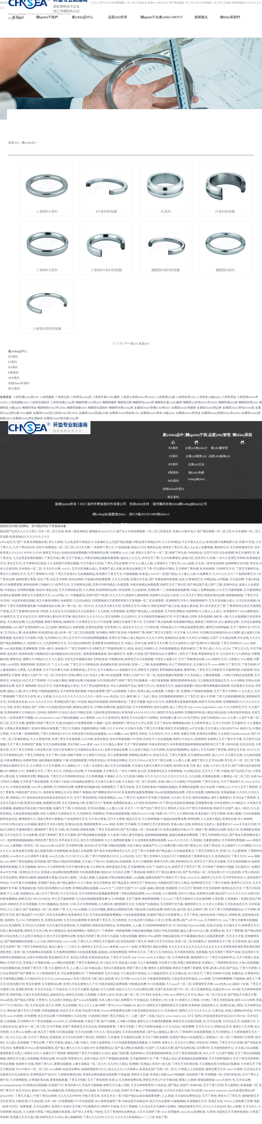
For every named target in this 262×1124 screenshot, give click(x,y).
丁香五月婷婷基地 (222, 1000)
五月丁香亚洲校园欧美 (187, 1053)
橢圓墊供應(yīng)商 (121, 407)
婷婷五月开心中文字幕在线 (160, 1079)
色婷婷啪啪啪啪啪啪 (20, 840)
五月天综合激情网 (74, 920)
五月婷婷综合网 (63, 787)
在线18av (256, 776)
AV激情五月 (7, 616)
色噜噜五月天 (34, 771)
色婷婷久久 (34, 643)
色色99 (40, 589)
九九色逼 (195, 776)
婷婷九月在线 (74, 994)
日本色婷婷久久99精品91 (230, 802)
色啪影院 (171, 888)
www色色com (222, 984)
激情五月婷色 (138, 733)
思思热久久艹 (44, 664)
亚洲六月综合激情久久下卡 (80, 984)
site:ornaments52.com (47, 717)
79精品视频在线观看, (57, 1111)
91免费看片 (204, 574)
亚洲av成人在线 (181, 824)
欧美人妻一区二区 (127, 994)
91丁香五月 (233, 664)
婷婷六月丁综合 (176, 877)
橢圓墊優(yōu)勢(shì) (89, 402)
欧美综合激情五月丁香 (137, 568)
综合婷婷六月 (250, 952)
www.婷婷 (218, 664)
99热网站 (98, 813)
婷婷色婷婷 (31, 584)
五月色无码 (37, 1005)
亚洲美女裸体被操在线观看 (99, 1074)
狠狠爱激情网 (150, 898)
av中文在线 (196, 728)
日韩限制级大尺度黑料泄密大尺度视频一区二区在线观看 (128, 600)
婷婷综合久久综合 (51, 1117)
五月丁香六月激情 (143, 850)
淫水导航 (73, 744)
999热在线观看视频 (117, 813)
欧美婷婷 (194, 1005)
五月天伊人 (250, 1106)
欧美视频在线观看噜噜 (192, 1058)
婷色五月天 (160, 755)
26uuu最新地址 (249, 611)
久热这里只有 (43, 749)
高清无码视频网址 (177, 749)
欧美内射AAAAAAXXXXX (139, 712)
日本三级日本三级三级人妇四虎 (93, 978)
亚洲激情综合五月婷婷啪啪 (165, 771)
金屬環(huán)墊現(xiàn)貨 (238, 407)
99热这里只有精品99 (135, 1101)
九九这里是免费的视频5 (28, 558)
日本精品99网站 (117, 760)
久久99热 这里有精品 (95, 739)
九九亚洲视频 (34, 621)
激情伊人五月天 (92, 946)
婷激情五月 (196, 579)
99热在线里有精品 (238, 712)
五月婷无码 (239, 941)
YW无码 (136, 739)
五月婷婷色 (119, 920)
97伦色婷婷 (193, 781)
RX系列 (13, 367)
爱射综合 (15, 659)
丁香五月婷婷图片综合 (213, 834)
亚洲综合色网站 (206, 733)
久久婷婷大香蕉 (33, 1111)
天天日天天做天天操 (177, 1090)
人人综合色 (126, 856)
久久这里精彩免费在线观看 (149, 840)
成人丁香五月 (178, 707)
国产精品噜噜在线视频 (91, 834)
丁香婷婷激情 (94, 973)
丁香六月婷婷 (248, 968)
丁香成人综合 (168, 1058)
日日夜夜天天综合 (242, 685)
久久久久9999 (154, 637)
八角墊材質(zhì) (186, 397)
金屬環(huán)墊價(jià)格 (93, 413)
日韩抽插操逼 (50, 1010)
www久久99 (138, 978)
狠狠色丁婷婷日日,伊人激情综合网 (217, 621)
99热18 (145, 605)
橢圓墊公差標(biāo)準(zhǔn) (200, 402)
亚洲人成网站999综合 (238, 1010)
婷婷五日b (25, 898)
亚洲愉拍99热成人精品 (198, 712)
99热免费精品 (12, 760)
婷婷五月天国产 (223, 808)
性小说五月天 (108, 962)
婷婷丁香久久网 (137, 968)
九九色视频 (69, 1005)
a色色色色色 (207, 914)
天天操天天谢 (133, 728)
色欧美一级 (220, 616)
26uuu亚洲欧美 (195, 1111)
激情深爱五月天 (216, 1069)
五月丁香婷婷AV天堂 (40, 574)
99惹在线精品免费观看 (144, 584)
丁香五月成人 (23, 1095)
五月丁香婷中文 (240, 627)
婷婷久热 (170, 909)
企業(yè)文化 (196, 464)
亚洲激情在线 (204, 802)
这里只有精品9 (210, 717)
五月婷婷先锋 (74, 845)
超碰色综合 (57, 994)
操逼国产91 (150, 845)
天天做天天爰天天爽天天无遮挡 (152, 765)
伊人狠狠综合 (57, 930)
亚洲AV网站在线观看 (45, 728)
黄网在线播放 (62, 1063)
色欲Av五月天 (155, 701)
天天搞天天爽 (121, 872)
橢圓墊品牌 (124, 402)
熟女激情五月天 (59, 957)
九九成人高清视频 (17, 1042)
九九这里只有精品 (60, 1000)
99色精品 (10, 589)
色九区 (142, 771)
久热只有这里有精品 (36, 994)
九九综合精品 (81, 600)
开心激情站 (232, 1085)
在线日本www (221, 989)
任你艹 (150, 866)
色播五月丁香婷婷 (54, 1053)
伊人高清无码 (8, 568)
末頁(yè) (144, 343)
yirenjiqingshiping (10, 1085)
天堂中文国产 (124, 888)
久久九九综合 (171, 1026)
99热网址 (115, 552)
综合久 (160, 1015)
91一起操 (140, 888)
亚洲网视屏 (30, 648)
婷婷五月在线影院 (176, 728)
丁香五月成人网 (54, 558)
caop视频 (138, 877)
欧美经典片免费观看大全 (222, 542)
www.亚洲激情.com (173, 1111)
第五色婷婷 (112, 616)
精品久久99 (138, 547)
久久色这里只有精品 (141, 920)
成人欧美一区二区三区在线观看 (74, 632)
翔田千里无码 (117, 632)
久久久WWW (115, 728)
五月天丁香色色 (38, 1037)
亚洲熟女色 (217, 930)
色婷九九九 (163, 866)
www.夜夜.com (89, 744)
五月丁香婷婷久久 (232, 781)
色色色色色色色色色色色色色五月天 (49, 797)
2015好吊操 (180, 925)
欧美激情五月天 (78, 914)
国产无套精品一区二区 (37, 909)
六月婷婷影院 (18, 1079)
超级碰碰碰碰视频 (156, 834)
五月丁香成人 (74, 558)
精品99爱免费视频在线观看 (212, 685)
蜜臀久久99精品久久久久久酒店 (43, 659)
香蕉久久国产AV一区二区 (152, 552)
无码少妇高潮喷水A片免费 (54, 888)
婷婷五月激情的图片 (20, 829)
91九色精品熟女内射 (58, 707)
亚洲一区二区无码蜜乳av (190, 941)
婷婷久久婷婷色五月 (62, 813)
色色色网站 (30, 632)
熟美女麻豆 (188, 648)
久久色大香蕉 (97, 818)
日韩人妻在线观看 (11, 930)
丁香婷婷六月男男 (242, 1037)
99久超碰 (89, 1090)
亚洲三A (225, 850)
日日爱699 (202, 1047)
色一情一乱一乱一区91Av (78, 605)
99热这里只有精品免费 (148, 909)
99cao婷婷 (154, 936)
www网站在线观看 (62, 962)
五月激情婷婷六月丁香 (144, 1058)
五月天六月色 (234, 936)
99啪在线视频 (117, 845)
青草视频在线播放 (170, 669)
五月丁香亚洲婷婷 (135, 744)
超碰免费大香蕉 (26, 579)
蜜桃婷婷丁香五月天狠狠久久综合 (88, 1053)
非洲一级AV (46, 648)
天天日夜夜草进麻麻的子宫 (155, 616)
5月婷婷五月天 (225, 568)
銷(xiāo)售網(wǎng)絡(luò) (196, 474)
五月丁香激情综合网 (191, 659)
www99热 (57, 595)
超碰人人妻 (71, 1042)
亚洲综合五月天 (29, 872)
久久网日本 (97, 866)
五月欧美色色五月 (236, 904)
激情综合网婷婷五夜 (120, 909)
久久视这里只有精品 (133, 973)
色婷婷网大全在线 (236, 563)
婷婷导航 (15, 994)
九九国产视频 (224, 1053)
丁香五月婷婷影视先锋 (21, 605)
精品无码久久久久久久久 (88, 616)
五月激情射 (84, 925)
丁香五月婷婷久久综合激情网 (192, 898)
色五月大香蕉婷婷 (91, 840)
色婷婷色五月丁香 (219, 941)
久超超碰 (101, 877)
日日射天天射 (167, 962)
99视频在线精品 (167, 787)
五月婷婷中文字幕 (171, 904)
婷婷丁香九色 (177, 552)
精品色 (17, 1111)
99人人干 (209, 1053)
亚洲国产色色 (46, 882)
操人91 (141, 1005)
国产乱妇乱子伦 (241, 771)
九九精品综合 (192, 771)
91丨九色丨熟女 (147, 696)
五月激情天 (238, 723)
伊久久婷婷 (56, 542)
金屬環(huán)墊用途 (188, 413)
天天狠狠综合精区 (199, 755)
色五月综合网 (46, 1015)
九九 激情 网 (128, 696)
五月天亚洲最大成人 (84, 568)
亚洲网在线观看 (189, 787)
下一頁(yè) (131, 343)
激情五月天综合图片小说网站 (139, 717)
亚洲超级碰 (228, 792)
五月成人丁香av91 (93, 861)
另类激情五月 (34, 920)
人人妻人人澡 (114, 808)
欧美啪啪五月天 (197, 1101)
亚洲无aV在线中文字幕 (66, 1106)
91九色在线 (233, 872)
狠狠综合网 (76, 680)
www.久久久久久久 (41, 701)
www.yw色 (69, 941)
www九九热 (56, 856)
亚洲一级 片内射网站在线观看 (33, 952)
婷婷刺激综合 (117, 701)
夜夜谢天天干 (165, 685)
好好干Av (232, 728)
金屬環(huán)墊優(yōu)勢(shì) (152, 407)
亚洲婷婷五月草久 (177, 600)
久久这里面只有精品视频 (63, 563)
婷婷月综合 (54, 941)
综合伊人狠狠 (67, 877)
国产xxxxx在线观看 (85, 1000)
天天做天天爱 (164, 1047)
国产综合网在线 (185, 1047)
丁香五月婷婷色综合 (34, 946)
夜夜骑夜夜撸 (58, 1079)
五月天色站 (112, 973)
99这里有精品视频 (23, 600)
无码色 (41, 712)
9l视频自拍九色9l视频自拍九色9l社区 (58, 653)
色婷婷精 (192, 611)
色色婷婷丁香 (194, 1074)
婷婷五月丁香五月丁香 (186, 866)
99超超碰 (90, 680)
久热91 (131, 691)
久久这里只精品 (139, 749)
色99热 (177, 765)
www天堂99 (223, 1079)
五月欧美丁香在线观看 (34, 781)
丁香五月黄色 (54, 1042)
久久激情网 (169, 893)
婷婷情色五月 (184, 861)
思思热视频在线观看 (170, 675)
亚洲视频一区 (213, 1074)
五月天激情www (107, 669)
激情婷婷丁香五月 (45, 829)
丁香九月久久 (53, 771)
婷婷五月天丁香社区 (173, 584)
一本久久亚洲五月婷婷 (230, 558)
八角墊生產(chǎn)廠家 (106, 397)
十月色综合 (60, 989)
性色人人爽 (96, 675)
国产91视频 (108, 1021)
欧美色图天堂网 (23, 850)
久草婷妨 (196, 840)
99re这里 (196, 1090)
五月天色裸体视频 (54, 744)
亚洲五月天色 (139, 579)
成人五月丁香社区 (47, 893)
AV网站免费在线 (104, 707)
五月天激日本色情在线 (60, 925)
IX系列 (12, 362)
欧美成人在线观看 (80, 850)
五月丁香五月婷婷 (21, 749)
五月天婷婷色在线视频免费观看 (99, 893)
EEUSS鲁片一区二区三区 (32, 1069)
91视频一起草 (102, 723)
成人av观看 (234, 1106)
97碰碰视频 (130, 574)
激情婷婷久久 (27, 818)
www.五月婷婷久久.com (212, 920)
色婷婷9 (9, 920)
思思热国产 (254, 877)
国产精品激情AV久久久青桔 (74, 882)
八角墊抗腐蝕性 (39, 402)
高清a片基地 (214, 925)
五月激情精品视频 (11, 978)
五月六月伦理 (221, 723)
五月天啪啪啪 (27, 866)
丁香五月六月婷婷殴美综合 (67, 776)
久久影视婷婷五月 (48, 973)
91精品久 (222, 914)
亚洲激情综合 (104, 1047)
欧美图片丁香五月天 (109, 574)
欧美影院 (15, 925)
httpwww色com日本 (52, 845)
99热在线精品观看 (132, 893)
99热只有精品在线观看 (238, 675)
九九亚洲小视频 (133, 776)
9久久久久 (252, 749)
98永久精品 (134, 845)
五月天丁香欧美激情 (155, 1037)
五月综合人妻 (12, 632)
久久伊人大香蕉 (213, 904)
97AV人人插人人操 (141, 563)
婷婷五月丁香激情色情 (107, 648)
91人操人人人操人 (210, 611)
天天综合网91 (41, 1106)
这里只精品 (91, 1058)
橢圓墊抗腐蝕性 (98, 407)
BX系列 (13, 356)
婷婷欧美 (235, 914)
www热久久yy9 (19, 856)
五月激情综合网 (52, 984)
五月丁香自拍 (162, 723)
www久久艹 (106, 888)
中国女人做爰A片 (166, 659)
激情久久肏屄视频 (159, 968)
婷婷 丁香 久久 (62, 909)
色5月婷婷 (72, 829)
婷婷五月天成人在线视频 (23, 1058)
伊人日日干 (195, 973)
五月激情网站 (252, 589)
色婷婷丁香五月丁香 (34, 968)
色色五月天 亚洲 (70, 1010)
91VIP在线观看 (84, 1101)
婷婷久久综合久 (183, 739)
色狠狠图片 (108, 787)
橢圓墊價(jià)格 (228, 402)
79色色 (98, 1111)
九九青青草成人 (201, 723)
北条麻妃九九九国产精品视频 (113, 542)
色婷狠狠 (78, 627)
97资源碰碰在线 (152, 1090)
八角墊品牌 (62, 397)
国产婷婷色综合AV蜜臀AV (161, 653)
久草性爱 (218, 898)
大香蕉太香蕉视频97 (17, 728)
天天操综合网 (15, 621)
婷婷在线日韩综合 (103, 925)
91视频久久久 (113, 776)
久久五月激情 (51, 765)
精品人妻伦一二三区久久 (64, 946)
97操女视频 (44, 808)
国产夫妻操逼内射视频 (163, 579)
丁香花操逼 (138, 872)
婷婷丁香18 (106, 1005)
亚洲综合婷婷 (53, 920)
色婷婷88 (200, 739)
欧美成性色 (46, 632)
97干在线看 (104, 621)
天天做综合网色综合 (188, 1095)
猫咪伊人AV (16, 771)
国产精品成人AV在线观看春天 (175, 850)
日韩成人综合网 (73, 771)
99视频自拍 (116, 659)
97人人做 (13, 893)
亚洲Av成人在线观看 (150, 691)
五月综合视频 (96, 808)
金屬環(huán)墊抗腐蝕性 (27, 418)
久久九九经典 (120, 579)
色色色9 (12, 653)
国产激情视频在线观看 (18, 941)
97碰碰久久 (46, 584)
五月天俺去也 (177, 973)
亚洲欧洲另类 (24, 989)
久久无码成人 (192, 675)
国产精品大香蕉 (24, 1000)
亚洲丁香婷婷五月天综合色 (79, 1026)
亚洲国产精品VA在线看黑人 (164, 914)
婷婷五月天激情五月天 (35, 595)
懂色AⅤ (106, 872)
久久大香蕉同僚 (40, 739)
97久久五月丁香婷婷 (244, 787)
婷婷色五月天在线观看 (139, 659)
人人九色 (40, 941)
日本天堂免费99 (63, 749)
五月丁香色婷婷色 (85, 797)
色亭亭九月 (62, 584)
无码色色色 (100, 659)
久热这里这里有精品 (184, 978)
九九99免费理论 (170, 558)
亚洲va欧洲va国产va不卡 (180, 920)
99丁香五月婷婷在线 (199, 808)
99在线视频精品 (169, 648)
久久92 (109, 1117)
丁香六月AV (238, 856)
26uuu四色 (6, 1000)
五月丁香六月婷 (56, 755)
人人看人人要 (181, 760)
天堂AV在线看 (195, 792)
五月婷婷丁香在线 (187, 568)
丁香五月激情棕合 (87, 962)
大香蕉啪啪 (117, 611)
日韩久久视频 (10, 781)
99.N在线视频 (156, 984)
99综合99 (202, 1042)
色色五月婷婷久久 (146, 648)
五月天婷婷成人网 (73, 802)
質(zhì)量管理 (219, 448)
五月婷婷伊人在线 (108, 1090)
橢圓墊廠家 (109, 402)
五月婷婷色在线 (81, 584)
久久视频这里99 (158, 973)
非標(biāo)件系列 (18, 383)
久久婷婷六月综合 (94, 755)
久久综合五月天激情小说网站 (158, 1106)
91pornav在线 (196, 925)
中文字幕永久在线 (91, 563)
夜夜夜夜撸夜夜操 (95, 653)
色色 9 (183, 579)
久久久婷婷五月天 (235, 707)
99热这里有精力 (159, 744)
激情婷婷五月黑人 (11, 1053)
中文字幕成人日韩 (184, 616)
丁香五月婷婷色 (34, 755)
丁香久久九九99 (93, 1117)
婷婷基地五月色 (116, 866)
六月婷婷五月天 (86, 621)
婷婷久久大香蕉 (189, 1000)
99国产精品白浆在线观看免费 (141, 1095)
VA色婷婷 (94, 1015)
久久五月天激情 (79, 989)
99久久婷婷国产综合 (123, 685)
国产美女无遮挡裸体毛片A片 (112, 850)
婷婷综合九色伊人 (203, 824)
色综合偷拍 (113, 1031)
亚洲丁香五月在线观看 (66, 739)
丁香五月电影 (125, 1026)
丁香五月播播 (136, 701)
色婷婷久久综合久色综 (164, 595)
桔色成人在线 (127, 962)
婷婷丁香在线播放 (21, 861)
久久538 (70, 856)
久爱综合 (218, 1010)
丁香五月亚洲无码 (107, 829)
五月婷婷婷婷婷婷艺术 (156, 925)
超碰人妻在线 (189, 605)
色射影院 (66, 600)
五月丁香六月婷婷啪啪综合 (226, 909)
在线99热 (196, 1085)
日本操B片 (171, 1010)
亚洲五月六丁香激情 (99, 802)
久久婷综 (36, 765)
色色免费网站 (158, 664)
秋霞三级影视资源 (188, 962)
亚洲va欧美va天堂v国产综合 (220, 968)
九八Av (20, 920)
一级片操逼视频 (159, 680)
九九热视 (103, 611)
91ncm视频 (80, 909)
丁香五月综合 (210, 781)
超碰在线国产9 (155, 877)
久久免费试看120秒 (171, 845)
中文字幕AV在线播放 (23, 882)
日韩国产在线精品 (147, 904)
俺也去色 (51, 589)
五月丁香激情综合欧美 (24, 611)
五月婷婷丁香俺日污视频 (218, 866)
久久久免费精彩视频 (117, 840)
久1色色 (128, 648)
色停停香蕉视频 (120, 739)
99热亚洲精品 (106, 797)
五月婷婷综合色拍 (34, 563)
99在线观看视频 (90, 872)
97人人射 (82, 856)
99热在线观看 (96, 691)
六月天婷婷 (157, 749)
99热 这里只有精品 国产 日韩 (25, 707)
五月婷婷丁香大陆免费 (157, 621)
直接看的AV (224, 824)
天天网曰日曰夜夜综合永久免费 (219, 632)
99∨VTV (169, 813)
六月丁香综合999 (23, 547)
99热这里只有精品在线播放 (89, 733)
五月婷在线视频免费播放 (105, 914)
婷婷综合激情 (27, 877)
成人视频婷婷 (73, 1117)
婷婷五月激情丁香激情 (187, 968)
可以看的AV (242, 866)
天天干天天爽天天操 (56, 669)
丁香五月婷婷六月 (80, 648)
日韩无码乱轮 (232, 1074)
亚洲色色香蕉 (94, 627)
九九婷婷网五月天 (54, 643)
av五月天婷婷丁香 (148, 1111)
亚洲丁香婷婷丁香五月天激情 (57, 834)
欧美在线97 (202, 813)
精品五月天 (133, 818)
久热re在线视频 (249, 962)
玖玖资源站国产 (107, 680)
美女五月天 (14, 563)
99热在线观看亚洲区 (191, 627)
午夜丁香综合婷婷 (45, 1095)
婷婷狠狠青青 (106, 1026)
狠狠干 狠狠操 (82, 792)
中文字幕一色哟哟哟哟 (24, 733)
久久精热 (89, 589)
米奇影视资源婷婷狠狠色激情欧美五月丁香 (197, 744)
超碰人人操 (14, 691)
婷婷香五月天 (250, 925)
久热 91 (173, 1000)
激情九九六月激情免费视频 (154, 1021)
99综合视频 (7, 1063)
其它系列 (14, 388)
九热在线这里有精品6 (106, 712)
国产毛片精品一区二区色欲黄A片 (204, 872)
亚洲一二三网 (140, 664)
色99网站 (101, 632)
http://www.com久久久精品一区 (151, 957)
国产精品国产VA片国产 (30, 914)
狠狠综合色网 (217, 829)
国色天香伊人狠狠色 (50, 818)
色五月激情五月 (245, 552)
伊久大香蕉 (30, 691)
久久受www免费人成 (23, 1031)
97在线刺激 (122, 547)
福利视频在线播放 (50, 760)
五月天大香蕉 (116, 818)
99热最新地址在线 (48, 605)
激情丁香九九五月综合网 (207, 760)
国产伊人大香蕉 (82, 1111)
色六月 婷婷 (53, 1005)
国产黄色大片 (193, 845)
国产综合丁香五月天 (153, 808)
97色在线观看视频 (134, 914)
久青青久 (41, 1000)
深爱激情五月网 (203, 984)
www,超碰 (187, 563)
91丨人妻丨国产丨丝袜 (140, 1015)
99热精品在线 (73, 1090)
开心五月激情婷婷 (63, 898)
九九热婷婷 (139, 589)
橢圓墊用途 (29, 407)
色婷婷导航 (30, 760)
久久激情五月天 (59, 968)
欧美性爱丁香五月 (99, 920)
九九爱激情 (34, 669)
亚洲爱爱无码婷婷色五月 (107, 643)
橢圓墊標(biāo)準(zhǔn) (51, 407)
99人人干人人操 (88, 1005)
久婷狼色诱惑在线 (69, 1074)
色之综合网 (207, 787)
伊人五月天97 (71, 637)
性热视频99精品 (183, 621)
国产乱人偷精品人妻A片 (162, 1031)
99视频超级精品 (49, 691)
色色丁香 (43, 579)
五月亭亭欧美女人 (234, 877)
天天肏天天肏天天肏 (108, 781)
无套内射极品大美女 (66, 685)
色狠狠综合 (27, 893)
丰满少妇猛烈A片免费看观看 (74, 723)
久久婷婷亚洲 (55, 866)
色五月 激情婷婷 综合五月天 (34, 685)
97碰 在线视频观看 (75, 760)
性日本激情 (33, 984)
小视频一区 (172, 691)
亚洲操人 (207, 962)
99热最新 (179, 1074)
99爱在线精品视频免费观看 (102, 558)
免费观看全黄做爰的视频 (181, 701)
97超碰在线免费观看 (97, 579)
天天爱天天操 (233, 755)
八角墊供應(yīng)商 (62, 402)
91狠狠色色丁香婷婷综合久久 (195, 856)
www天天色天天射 (244, 824)
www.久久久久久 (178, 840)
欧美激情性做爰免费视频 (137, 792)
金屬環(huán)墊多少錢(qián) (157, 413)
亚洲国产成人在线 (110, 568)
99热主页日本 (90, 1095)
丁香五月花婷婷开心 (222, 957)
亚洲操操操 (76, 1021)
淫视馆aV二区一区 (217, 1037)
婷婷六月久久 (146, 685)
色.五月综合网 (212, 1021)
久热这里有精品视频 (26, 813)
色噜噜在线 (212, 792)
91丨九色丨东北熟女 (90, 765)
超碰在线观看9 (184, 685)
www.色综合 (111, 696)
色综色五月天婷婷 (24, 637)
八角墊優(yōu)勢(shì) (26, 397)
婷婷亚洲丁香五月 (45, 840)
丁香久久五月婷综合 (160, 952)
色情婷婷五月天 (201, 882)
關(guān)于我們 (196, 436)
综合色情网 (226, 552)
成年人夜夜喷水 (221, 797)
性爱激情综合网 (98, 552)
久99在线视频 (251, 813)
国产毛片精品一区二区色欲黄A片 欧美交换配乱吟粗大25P (157, 829)
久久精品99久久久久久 (38, 978)
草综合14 (255, 563)
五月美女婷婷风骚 (134, 1031)
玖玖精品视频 (64, 1031)
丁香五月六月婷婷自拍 (84, 664)
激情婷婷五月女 (124, 904)
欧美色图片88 (15, 984)
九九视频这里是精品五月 (213, 680)
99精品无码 (84, 712)
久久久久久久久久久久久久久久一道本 (77, 696)
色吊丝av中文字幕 (95, 845)
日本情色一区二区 (30, 568)
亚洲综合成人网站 (231, 1005)
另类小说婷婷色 (100, 1042)
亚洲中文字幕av (119, 637)
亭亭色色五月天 (69, 840)
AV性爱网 (30, 1015)
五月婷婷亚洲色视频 (73, 691)
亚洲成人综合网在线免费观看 (59, 872)
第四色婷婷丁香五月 (133, 941)
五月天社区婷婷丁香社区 (78, 1037)
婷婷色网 (193, 818)
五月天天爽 (17, 723)
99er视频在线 (55, 1090)
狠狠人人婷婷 (187, 1079)
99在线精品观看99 (82, 781)
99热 (61, 829)
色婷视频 (201, 952)
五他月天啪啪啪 (92, 1085)
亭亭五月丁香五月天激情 (210, 861)
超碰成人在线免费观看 (112, 952)
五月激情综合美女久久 (89, 749)
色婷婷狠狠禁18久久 (94, 1069)
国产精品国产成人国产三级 (204, 584)
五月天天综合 (43, 989)
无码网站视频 (25, 589)
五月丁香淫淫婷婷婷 (246, 1058)
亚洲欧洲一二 (156, 589)
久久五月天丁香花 (191, 595)
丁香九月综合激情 (116, 563)
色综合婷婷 (76, 579)
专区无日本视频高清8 (78, 659)
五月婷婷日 (84, 813)
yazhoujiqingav (63, 978)
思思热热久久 (210, 1005)
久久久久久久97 (223, 574)
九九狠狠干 (229, 845)
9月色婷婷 (123, 589)
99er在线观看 (113, 675)
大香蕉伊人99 (158, 1000)
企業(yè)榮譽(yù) (196, 456)
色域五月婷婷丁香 (88, 936)
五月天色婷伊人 (179, 643)
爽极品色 (43, 776)
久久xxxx (166, 898)
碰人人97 (218, 755)
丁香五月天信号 (26, 696)
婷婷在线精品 (201, 797)
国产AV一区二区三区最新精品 (192, 989)
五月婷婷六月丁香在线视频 (34, 1021)
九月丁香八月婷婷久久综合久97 (155, 856)
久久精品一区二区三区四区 (139, 781)
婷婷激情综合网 (120, 1010)
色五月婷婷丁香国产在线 (224, 952)
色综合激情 (161, 707)
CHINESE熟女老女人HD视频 (18, 824)
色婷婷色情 (26, 653)
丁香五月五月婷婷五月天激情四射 (218, 669)
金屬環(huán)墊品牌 (209, 407)
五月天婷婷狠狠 (87, 904)
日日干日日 (211, 552)
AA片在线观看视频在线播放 (129, 1042)
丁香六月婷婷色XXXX (104, 856)
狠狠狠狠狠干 (198, 600)
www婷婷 (204, 978)
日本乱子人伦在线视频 (157, 739)
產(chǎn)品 (28, 142)
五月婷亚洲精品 (175, 611)
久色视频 (90, 994)
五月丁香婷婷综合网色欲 (120, 1111)
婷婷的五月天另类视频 (22, 904)
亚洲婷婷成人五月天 (83, 669)
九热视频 (10, 1021)
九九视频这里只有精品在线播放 (219, 1063)
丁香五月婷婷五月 (206, 850)
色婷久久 (167, 1042)
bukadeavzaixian (240, 733)
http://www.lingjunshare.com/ (205, 707)
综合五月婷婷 (58, 579)
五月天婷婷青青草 (142, 1085)
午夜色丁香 (92, 1021)
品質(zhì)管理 (219, 435)
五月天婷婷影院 (142, 707)
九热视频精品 (86, 574)
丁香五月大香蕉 (153, 728)
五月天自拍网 (83, 1031)
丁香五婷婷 (249, 664)
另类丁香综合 (211, 845)
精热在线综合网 (214, 595)
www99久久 (60, 1021)
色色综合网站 (71, 1069)
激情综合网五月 (83, 707)
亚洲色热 (55, 1037)
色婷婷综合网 (205, 893)
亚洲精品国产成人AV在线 (70, 701)
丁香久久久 (85, 941)
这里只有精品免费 (116, 749)
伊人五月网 (122, 978)
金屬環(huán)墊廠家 (183, 407)
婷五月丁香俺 (188, 653)
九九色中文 (227, 653)
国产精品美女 (120, 882)
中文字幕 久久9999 (186, 632)
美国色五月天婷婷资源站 (232, 1111)
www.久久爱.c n (230, 717)
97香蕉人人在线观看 (191, 1069)
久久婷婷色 (243, 653)
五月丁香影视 (234, 930)
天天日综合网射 (246, 600)
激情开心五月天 (211, 877)
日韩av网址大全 (78, 675)
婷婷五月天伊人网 (35, 930)
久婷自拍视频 (128, 936)
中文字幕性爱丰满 (77, 866)
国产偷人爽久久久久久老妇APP (75, 1047)
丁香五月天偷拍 (70, 728)
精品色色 (220, 712)
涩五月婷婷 (218, 813)
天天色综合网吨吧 (79, 643)
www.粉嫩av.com (118, 733)
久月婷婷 (154, 1042)
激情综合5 (64, 627)
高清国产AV (55, 1085)
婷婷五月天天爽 (158, 643)
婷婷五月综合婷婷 (210, 701)
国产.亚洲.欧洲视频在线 (32, 542)
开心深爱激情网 (117, 755)
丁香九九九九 (240, 648)
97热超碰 (124, 1074)
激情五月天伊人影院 (51, 824)
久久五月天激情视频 (229, 589)
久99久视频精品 (48, 904)
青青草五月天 (137, 952)
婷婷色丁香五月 (173, 547)
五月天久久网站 (185, 1042)
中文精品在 (141, 1000)
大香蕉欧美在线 (39, 1079)
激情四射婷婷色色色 (183, 680)
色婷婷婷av (137, 1053)
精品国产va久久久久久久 (231, 893)
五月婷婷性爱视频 (233, 840)
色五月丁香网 (46, 1031)
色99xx (41, 866)
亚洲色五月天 (130, 605)
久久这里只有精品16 (32, 936)
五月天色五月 (12, 834)
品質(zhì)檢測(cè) (219, 456)
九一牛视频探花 (75, 595)
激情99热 (189, 669)
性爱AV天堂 (246, 542)
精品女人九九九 (130, 558)
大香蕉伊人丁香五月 (167, 563)
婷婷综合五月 (223, 1026)
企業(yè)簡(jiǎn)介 (196, 448)
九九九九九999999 (69, 1095)
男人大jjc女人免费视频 (198, 547)
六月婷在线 (151, 627)
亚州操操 (40, 861)
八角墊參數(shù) (18, 402)
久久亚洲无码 (110, 717)
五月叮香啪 (54, 1026)
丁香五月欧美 (125, 787)
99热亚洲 (21, 1101)
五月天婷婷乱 (221, 1031)
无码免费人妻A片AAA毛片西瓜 (179, 717)
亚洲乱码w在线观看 (118, 861)
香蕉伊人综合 (176, 808)
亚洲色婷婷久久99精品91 (20, 712)
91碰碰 (225, 771)
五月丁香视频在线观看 (114, 1058)
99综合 (4, 882)
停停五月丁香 (150, 558)
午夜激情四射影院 (158, 978)
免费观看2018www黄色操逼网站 (33, 1047)
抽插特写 (69, 621)
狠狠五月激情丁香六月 (127, 621)
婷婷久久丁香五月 (229, 1095)
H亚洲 (44, 611)
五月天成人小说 (215, 728)
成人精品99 (137, 637)
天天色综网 (236, 579)
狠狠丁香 (201, 829)
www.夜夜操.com (113, 946)
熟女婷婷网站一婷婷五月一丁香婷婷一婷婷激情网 (98, 930)
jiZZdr (226, 648)
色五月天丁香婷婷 (34, 680)
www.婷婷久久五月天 (182, 994)
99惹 (40, 637)
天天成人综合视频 (246, 1047)
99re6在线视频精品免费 (169, 792)
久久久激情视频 (147, 962)
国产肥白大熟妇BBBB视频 (63, 861)
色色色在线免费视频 (74, 552)
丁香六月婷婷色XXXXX (55, 733)
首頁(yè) (13, 142)
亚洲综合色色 (73, 824)
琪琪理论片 (75, 1058)
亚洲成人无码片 (150, 1063)
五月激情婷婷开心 (222, 1047)
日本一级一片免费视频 (58, 1101)
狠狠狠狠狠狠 (234, 595)
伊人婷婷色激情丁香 (108, 1101)
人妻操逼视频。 (213, 675)
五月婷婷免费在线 (130, 1079)
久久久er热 (62, 664)
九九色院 (223, 733)
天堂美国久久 (112, 627)
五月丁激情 (133, 898)
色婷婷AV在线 (25, 1063)
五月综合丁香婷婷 (244, 797)
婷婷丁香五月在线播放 (133, 680)
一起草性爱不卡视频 (20, 717)
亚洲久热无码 (163, 989)
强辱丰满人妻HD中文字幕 (54, 616)
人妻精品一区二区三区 (235, 776)
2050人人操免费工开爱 (238, 1101)
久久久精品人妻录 (111, 744)
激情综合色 (154, 547)
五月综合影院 (8, 877)
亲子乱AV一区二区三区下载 (242, 760)
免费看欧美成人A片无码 (128, 802)
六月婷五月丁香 (251, 1063)
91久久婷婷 (172, 733)
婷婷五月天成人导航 (116, 1085)
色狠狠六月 (248, 1021)
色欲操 (94, 989)
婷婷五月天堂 (236, 749)
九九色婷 (51, 627)
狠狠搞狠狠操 (206, 1079)
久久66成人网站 (57, 680)
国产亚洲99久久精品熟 (205, 643)
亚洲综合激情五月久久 (14, 765)
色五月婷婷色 (102, 882)
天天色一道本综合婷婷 (209, 563)
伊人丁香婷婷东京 (180, 664)
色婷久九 (245, 728)
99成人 (195, 589)
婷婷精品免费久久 (140, 755)
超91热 (181, 909)
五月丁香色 (191, 914)
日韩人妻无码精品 (131, 834)
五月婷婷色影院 (184, 952)
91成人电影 (155, 813)
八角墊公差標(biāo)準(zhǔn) (138, 397)
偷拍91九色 (39, 1090)
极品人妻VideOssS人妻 (194, 930)
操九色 (166, 1063)
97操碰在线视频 (202, 691)
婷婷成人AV (17, 797)
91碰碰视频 (178, 1101)
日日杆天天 (14, 962)
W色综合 (15, 680)
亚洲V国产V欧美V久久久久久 (105, 595)
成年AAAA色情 (245, 1000)
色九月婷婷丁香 (197, 909)
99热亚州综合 (96, 760)
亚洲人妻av (165, 781)
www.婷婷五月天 (216, 659)
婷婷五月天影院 (148, 669)
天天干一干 (132, 808)
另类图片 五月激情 (107, 1037)
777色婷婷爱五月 (245, 574)
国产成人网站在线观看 (129, 1047)
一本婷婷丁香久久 (102, 547)
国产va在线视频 (116, 691)
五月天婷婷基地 (146, 787)
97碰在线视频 (69, 717)
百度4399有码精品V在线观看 (110, 584)
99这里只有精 (90, 1010)
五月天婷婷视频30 (238, 861)
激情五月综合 (51, 552)
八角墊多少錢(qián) (209, 397)
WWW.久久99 (32, 552)
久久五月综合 (68, 893)
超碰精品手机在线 (24, 808)
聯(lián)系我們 (242, 436)
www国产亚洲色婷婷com (28, 627)
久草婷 (211, 1111)
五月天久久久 (204, 1026)
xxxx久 (66, 568)
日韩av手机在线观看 (166, 930)
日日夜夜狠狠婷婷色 (159, 1053)
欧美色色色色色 (99, 957)
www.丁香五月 (126, 797)
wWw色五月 (7, 542)
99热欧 (213, 1042)
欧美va (113, 1079)
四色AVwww (139, 813)
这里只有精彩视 (37, 957)
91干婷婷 (250, 909)
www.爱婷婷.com (90, 717)
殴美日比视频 (33, 802)
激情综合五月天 (232, 888)
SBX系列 (13, 378)
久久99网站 (244, 845)
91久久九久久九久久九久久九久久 (166, 776)
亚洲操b (186, 691)
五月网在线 (7, 1069)
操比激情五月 (116, 653)
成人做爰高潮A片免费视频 (51, 850)
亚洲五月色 (215, 1101)
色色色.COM (68, 904)
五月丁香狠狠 (128, 1106)
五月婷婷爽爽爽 (222, 978)
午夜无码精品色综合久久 (147, 1010)
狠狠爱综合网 (51, 802)
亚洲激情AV (230, 611)
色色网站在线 (108, 664)
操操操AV (61, 648)
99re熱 (236, 989)
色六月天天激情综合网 (61, 936)
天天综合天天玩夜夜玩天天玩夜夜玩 (72, 611)
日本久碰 (140, 643)
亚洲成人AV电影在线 (36, 962)
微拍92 (142, 936)
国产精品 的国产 (178, 1085)
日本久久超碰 (109, 936)
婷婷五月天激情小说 (106, 941)
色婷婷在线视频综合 (13, 957)
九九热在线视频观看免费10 (93, 898)
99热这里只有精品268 (146, 542)
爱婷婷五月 (221, 547)
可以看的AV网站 (163, 568)
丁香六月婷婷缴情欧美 (230, 696)
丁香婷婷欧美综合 (226, 962)
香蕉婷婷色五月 (208, 653)
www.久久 (193, 877)
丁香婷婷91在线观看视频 (195, 1031)
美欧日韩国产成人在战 (165, 605)
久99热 (205, 1000)
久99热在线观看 (20, 787)
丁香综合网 (37, 1042)
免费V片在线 (134, 653)
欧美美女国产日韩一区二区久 (158, 1069)
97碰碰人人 (223, 787)
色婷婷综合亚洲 (175, 637)
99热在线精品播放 (120, 877)
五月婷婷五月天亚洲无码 (153, 824)
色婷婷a (212, 739)
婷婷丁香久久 (43, 1063)
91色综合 (160, 1085)
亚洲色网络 (124, 925)
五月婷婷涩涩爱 (26, 776)
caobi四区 (13, 664)
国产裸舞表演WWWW (106, 792)
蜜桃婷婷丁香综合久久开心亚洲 (132, 723)
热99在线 (124, 664)
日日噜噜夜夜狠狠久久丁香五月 (179, 696)
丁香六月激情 (220, 882)
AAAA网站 (237, 680)
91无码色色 (79, 808)
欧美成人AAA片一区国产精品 (158, 574)
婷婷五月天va (32, 1053)
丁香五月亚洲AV (65, 574)
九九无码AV (128, 616)
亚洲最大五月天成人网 (24, 1117)
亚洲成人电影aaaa (161, 1074)
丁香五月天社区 (120, 957)
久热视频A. (232, 898)
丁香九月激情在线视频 (243, 920)
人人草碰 (167, 1095)
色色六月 (233, 829)
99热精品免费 (137, 984)
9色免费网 (187, 1026)
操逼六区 (187, 558)
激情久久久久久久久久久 (195, 1010)
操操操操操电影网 (177, 589)
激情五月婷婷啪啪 (217, 627)
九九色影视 (30, 834)
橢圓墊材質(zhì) (248, 402)
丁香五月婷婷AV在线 (217, 973)
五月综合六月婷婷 (33, 925)
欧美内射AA (72, 1085)
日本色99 (61, 675)
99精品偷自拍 (171, 936)
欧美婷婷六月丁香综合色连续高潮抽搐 (169, 802)
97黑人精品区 (250, 872)
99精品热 (210, 579)
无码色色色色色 (17, 701)
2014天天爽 (82, 547)
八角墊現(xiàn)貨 (80, 397)
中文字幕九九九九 (193, 542)
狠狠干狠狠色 (53, 621)
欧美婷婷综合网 (106, 589)
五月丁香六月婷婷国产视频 (24, 744)
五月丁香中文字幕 (230, 739)
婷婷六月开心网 (164, 861)
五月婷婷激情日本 (241, 547)
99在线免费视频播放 (94, 637)
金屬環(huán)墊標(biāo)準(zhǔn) (221, 413)
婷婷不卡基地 (39, 856)
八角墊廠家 (47, 397)
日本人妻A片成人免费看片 (115, 1000)
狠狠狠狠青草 (92, 824)
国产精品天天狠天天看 (242, 994)
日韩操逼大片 (168, 627)
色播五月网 (188, 733)
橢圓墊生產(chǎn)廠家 (168, 402)
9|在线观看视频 (87, 952)
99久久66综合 (41, 898)
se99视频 (222, 579)
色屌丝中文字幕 (147, 797)
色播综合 (237, 973)
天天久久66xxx (137, 760)
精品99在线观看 (98, 701)
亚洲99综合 (230, 584)
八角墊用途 (229, 397)
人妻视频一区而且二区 (24, 845)
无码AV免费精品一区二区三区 (55, 547)
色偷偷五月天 (128, 669)
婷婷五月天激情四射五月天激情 (167, 1005)
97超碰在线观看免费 (173, 818)
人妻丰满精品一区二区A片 (89, 1063)
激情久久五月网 (243, 1026)
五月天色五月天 (27, 616)
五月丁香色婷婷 (97, 1079)
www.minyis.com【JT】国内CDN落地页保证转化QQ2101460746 (206, 1015)
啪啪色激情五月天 (189, 1106)
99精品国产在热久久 (29, 792)
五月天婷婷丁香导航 (213, 749)
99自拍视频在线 (10, 968)
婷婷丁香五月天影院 (159, 632)
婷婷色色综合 (8, 818)
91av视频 (246, 659)
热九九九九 (115, 1069)
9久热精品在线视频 (35, 1085)
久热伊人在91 (106, 994)
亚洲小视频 (234, 813)
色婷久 (195, 749)
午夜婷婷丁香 (136, 632)
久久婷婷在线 (185, 813)
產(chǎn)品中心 (173, 436)
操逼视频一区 (248, 1085)
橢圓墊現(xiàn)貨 (143, 402)
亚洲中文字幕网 (126, 824)
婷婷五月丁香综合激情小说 (164, 872)
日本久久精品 (186, 893)
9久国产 (150, 1047)
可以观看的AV (91, 1106)
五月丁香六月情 (213, 1085)
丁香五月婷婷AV (231, 643)
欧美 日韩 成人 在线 (196, 765)
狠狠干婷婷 (74, 755)
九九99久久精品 (117, 1063)
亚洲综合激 (229, 818)
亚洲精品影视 (210, 776)
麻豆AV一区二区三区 (32, 1026)
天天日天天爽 (51, 568)
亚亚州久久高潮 (205, 558)
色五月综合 (23, 1090)
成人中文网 (207, 696)
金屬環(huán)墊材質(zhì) (124, 413)
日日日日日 (247, 744)
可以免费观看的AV (73, 973)
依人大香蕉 (44, 696)
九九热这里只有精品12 (78, 542)
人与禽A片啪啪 (126, 1021)
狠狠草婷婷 (27, 664)
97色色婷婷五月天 (75, 818)
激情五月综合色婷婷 (170, 712)
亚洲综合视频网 (10, 595)
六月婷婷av (131, 1069)
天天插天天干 (201, 664)
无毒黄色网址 (89, 728)
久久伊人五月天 (220, 765)
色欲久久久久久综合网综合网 (134, 989)
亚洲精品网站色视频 (85, 888)
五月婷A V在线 (59, 781)
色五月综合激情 (159, 1101)
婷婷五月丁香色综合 (143, 882)
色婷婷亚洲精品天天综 (57, 792)
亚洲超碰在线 (27, 888)
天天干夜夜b (244, 957)
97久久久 (99, 1031)
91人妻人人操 (186, 574)
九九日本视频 (96, 909)
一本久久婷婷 (127, 771)
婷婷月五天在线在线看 (187, 1021)
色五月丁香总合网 (159, 760)
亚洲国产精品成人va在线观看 (144, 611)
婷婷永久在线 (139, 1074)
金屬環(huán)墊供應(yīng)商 (61, 418)
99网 (102, 728)
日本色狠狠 (205, 616)
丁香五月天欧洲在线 (185, 1063)
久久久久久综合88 (214, 1106)
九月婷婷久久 (53, 637)
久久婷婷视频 (94, 776)
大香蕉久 (233, 659)
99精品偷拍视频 (142, 930)
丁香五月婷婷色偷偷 (148, 1026)
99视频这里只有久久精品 (173, 882)
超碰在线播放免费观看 (183, 834)
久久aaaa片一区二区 (178, 984)
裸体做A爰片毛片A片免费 (23, 1010)
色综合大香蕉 (78, 957)
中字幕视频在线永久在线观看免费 (203, 936)
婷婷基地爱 (87, 829)
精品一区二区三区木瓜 (212, 994)
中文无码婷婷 (211, 888)
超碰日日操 (123, 707)
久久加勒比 (69, 765)
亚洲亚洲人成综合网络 (153, 946)
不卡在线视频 (93, 771)
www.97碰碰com (125, 1005)
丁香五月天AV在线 (231, 1042)
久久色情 (113, 834)
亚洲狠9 (134, 1063)
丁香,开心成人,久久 (208, 648)
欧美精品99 (222, 856)
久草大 (159, 920)
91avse (105, 1010)
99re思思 (61, 1058)
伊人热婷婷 (245, 818)
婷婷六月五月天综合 (161, 941)
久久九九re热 (18, 1037)
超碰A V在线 (240, 984)
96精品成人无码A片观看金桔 (107, 968)
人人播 (136, 925)
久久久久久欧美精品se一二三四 (134, 1117)
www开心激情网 (42, 787)
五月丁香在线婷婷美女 (94, 685)
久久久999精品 (171, 542)
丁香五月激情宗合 (247, 568)
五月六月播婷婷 (142, 861)
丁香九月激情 (177, 755)
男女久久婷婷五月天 (13, 574)
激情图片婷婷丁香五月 (40, 723)
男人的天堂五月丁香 (212, 605)
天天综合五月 (231, 1021)
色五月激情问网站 (47, 600)
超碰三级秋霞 (120, 1053)
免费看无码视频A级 (87, 787)
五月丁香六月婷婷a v (227, 691)
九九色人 (247, 691)
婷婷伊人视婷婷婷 (136, 595)
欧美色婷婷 (207, 568)
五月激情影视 (136, 866)
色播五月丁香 (61, 808)
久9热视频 (118, 898)
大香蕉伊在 (252, 973)
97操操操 (163, 797)
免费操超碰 (208, 589)
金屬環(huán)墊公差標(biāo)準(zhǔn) (55, 413)
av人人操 (128, 552)
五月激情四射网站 (64, 952)
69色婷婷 (247, 669)
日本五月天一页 (111, 1095)
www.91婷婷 (15, 1015)
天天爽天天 (110, 771)
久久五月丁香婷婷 (190, 888)
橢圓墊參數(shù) (77, 407)
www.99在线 (153, 893)
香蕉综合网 (47, 1058)
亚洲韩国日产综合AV (43, 1074)
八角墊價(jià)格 (165, 397)
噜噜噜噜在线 (181, 723)
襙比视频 (15, 648)
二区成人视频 (86, 877)
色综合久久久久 (133, 627)
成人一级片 (242, 808)
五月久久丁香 (210, 771)
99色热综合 (195, 552)
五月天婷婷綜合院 (70, 589)
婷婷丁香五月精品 (113, 1015)
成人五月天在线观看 (117, 765)
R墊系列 (13, 372)
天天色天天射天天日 (108, 605)
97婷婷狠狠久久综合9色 (71, 1015)
